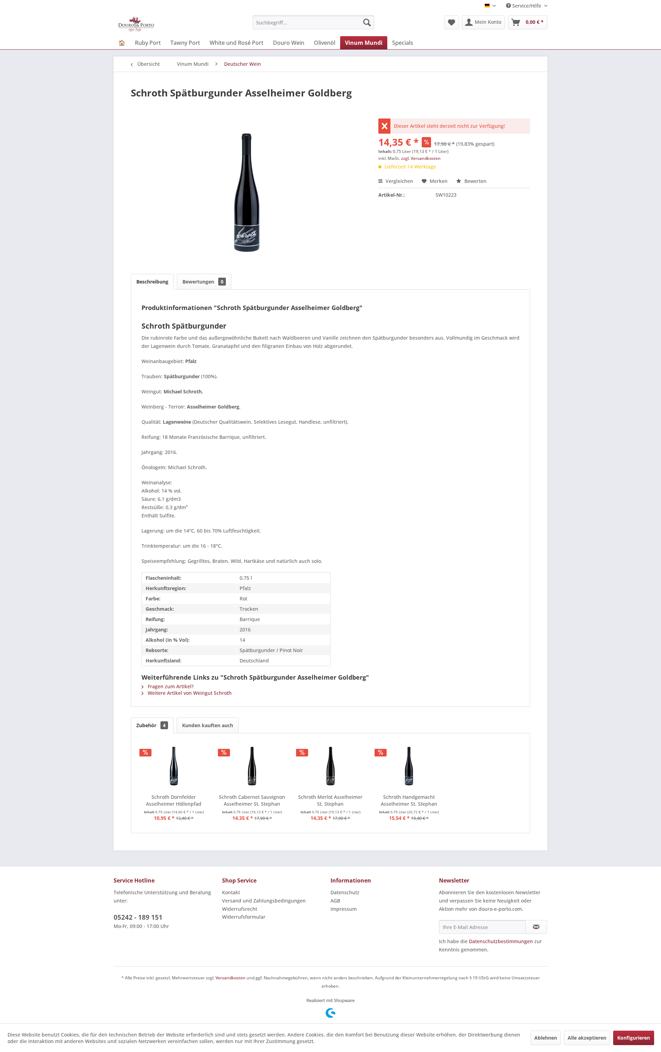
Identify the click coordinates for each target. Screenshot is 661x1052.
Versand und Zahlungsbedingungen (264, 900)
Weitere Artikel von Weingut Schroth (189, 693)
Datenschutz (344, 892)
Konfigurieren (633, 1037)
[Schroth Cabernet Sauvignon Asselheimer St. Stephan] (252, 766)
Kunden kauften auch (207, 725)
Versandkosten (230, 978)
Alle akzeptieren (587, 1037)
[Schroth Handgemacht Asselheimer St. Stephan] (409, 766)
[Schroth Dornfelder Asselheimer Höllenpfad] (174, 766)
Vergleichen (398, 181)
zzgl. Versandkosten (421, 158)
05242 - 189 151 (138, 917)
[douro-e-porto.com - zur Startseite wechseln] (136, 24)
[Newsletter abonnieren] (536, 927)
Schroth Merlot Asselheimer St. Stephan (330, 800)
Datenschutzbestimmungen (501, 941)
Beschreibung (152, 281)
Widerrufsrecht (239, 909)
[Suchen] (367, 22)
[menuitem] (313, 22)
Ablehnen (545, 1037)
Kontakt (231, 892)
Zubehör (151, 725)
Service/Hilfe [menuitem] (527, 5)
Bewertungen (202, 281)
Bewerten (474, 181)
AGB (335, 900)
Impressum (343, 909)
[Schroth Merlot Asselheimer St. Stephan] (330, 766)
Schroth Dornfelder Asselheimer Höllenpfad (173, 800)
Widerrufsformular (243, 917)
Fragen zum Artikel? (169, 686)
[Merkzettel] (451, 22)
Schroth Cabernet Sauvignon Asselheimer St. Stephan (252, 800)
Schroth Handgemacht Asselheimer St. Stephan (409, 800)
